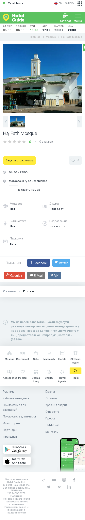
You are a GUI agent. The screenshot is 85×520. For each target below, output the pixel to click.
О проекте (52, 411)
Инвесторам (11, 423)
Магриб (59, 28)
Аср (46, 28)
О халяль (51, 398)
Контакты (51, 431)
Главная (35, 36)
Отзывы (9, 291)
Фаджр (7, 28)
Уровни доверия (56, 405)
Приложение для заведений (14, 407)
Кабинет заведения (16, 398)
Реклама (8, 391)
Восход (21, 28)
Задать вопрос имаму (19, 160)
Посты (28, 291)
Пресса (50, 418)
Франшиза (10, 436)
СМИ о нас (52, 425)
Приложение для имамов (20, 416)
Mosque (51, 36)
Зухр (34, 28)
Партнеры (10, 429)
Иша (72, 28)
